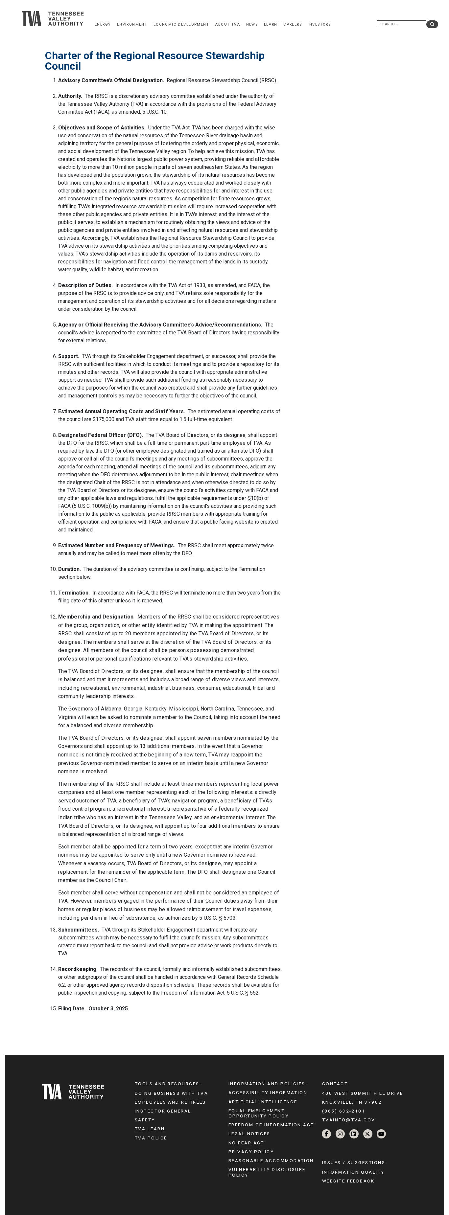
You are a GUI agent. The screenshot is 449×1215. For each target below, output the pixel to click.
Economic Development (181, 24)
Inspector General (163, 1111)
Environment (132, 24)
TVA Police (151, 1137)
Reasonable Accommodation (271, 1160)
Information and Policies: (267, 1083)
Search (432, 24)
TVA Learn (150, 1128)
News (252, 24)
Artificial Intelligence (262, 1101)
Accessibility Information (267, 1092)
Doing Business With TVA (171, 1093)
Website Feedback (348, 1180)
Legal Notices (249, 1133)
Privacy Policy (251, 1151)
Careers (292, 24)
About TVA (227, 24)
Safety (145, 1119)
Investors (319, 24)
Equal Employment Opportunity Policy (258, 1113)
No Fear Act (246, 1142)
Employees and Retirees (170, 1102)
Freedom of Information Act (271, 1124)
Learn (270, 24)
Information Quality (353, 1172)
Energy (103, 24)
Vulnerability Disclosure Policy (267, 1172)
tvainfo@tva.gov (348, 1119)
